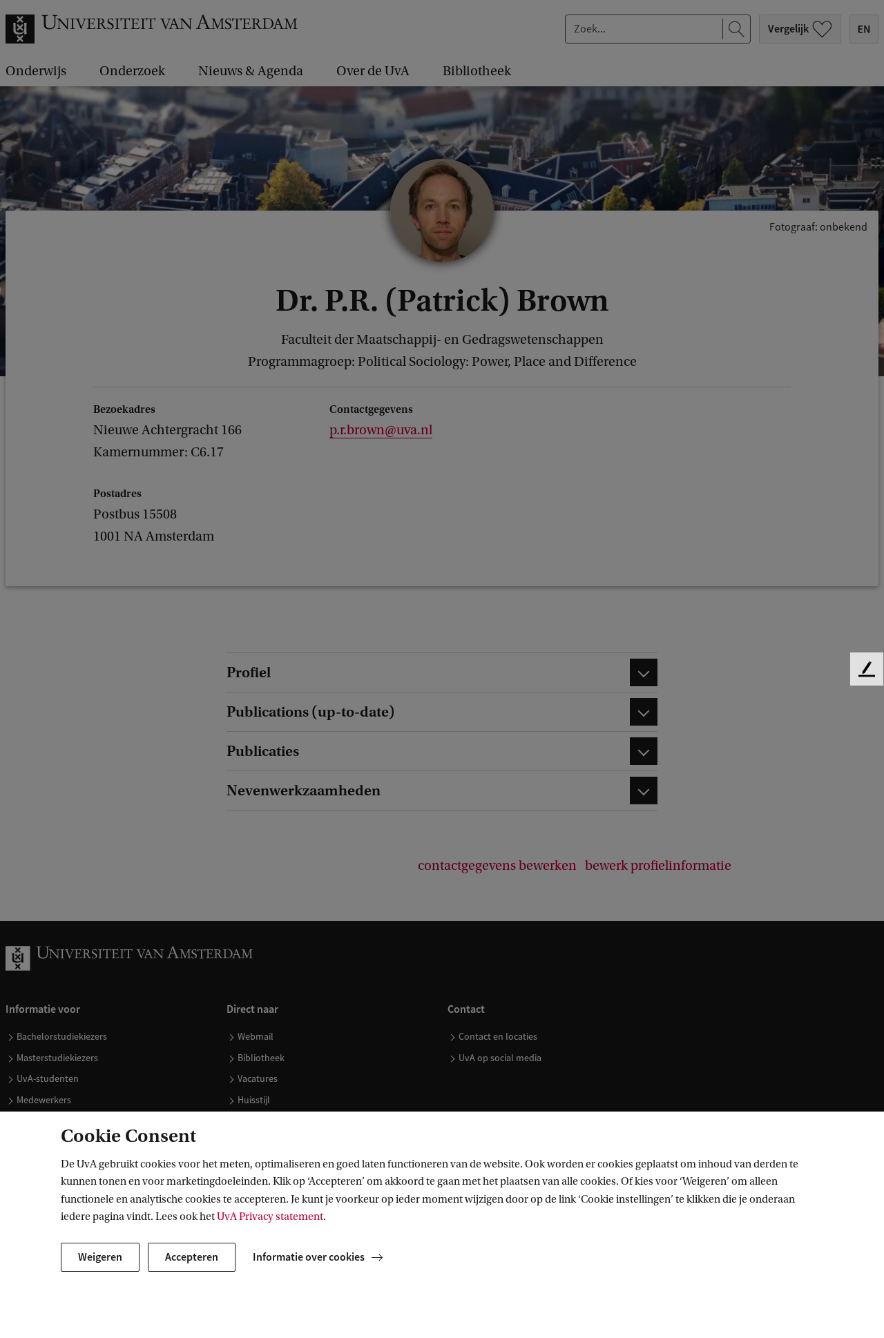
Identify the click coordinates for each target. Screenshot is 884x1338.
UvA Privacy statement (270, 1216)
